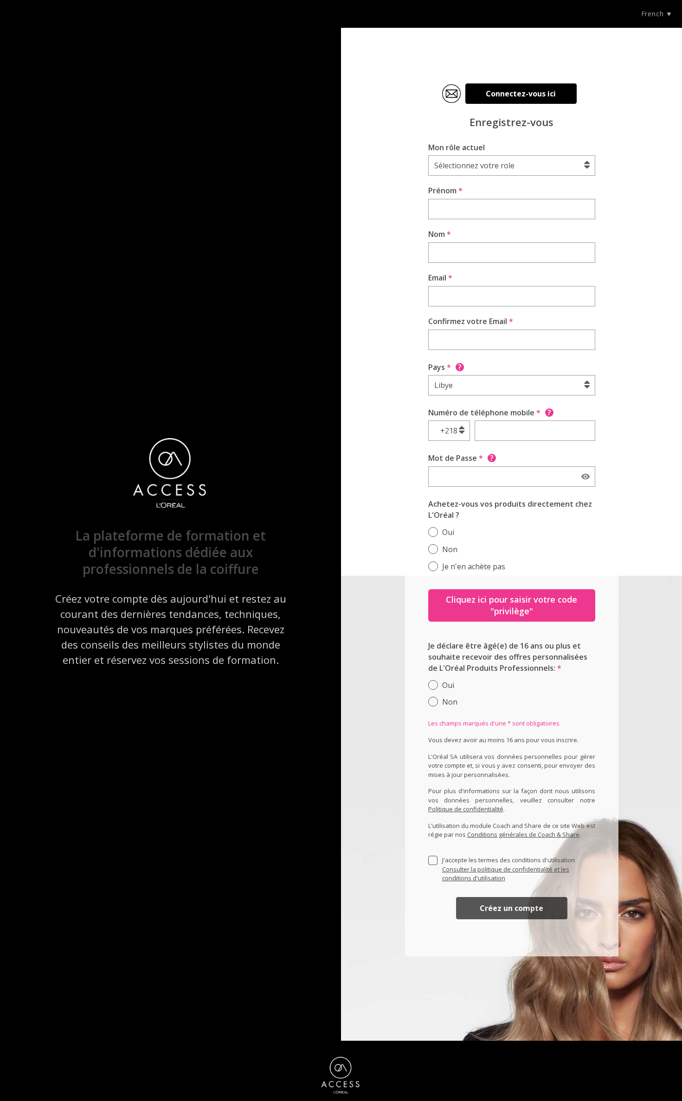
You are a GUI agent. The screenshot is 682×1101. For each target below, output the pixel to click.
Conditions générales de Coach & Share (523, 834)
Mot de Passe (461, 458)
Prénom (445, 190)
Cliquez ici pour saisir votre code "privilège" (511, 605)
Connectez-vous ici (521, 94)
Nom (439, 234)
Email (440, 278)
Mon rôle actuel (456, 147)
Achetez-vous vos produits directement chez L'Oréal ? (510, 509)
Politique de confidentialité (465, 809)
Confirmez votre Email (470, 321)
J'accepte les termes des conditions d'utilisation (508, 869)
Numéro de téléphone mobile (489, 412)
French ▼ (657, 13)
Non (449, 549)
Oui (448, 532)
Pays (445, 367)
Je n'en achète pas (473, 566)
